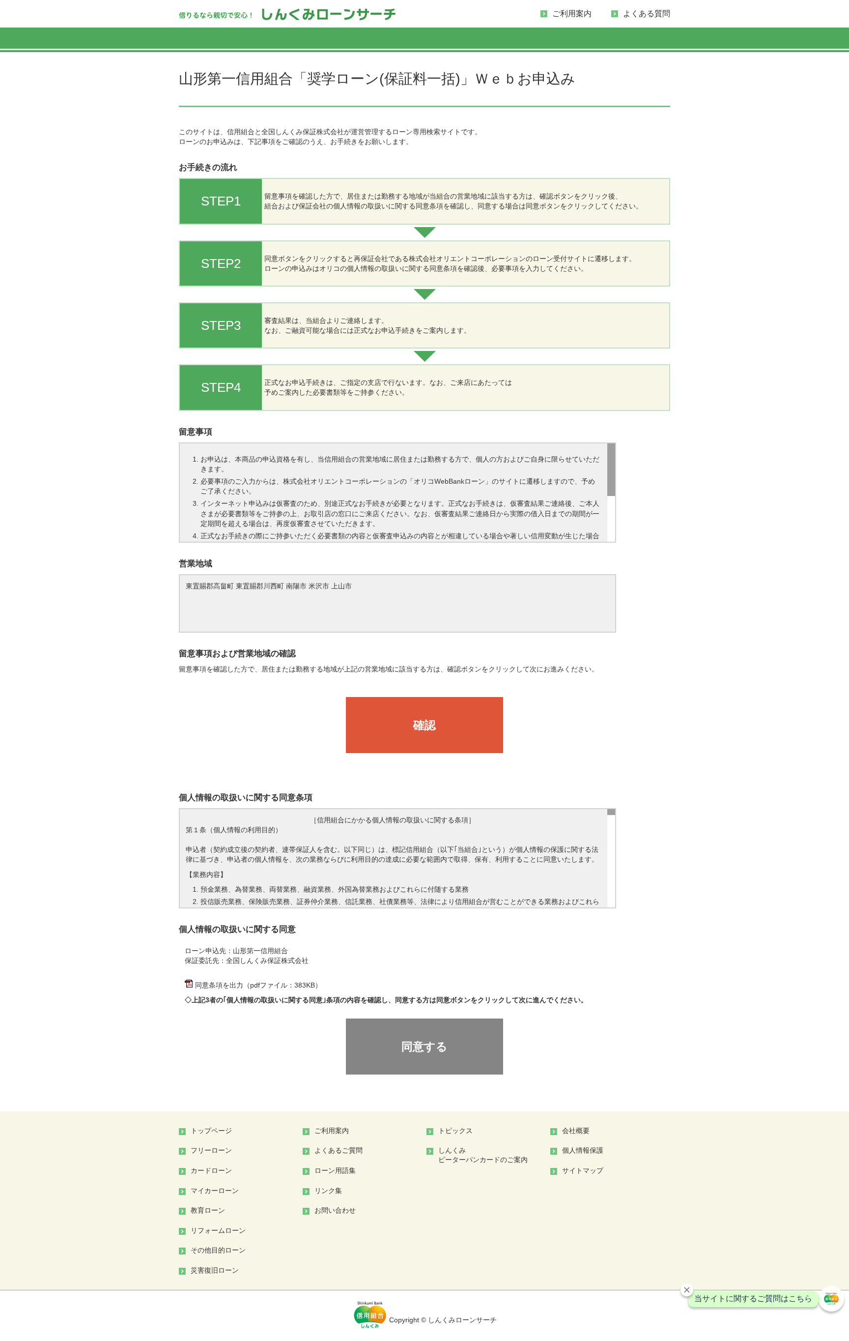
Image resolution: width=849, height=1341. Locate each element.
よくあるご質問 (338, 1150)
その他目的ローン (218, 1250)
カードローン (211, 1170)
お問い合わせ (335, 1210)
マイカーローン (215, 1191)
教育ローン (208, 1210)
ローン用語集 (335, 1170)
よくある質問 (646, 13)
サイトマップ (582, 1170)
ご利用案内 (572, 13)
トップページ (211, 1131)
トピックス (455, 1131)
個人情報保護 (582, 1150)
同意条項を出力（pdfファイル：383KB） (258, 985)
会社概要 (576, 1131)
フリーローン (211, 1150)
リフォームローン (218, 1230)
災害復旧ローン (215, 1270)
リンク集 (328, 1191)
